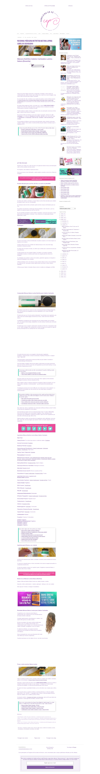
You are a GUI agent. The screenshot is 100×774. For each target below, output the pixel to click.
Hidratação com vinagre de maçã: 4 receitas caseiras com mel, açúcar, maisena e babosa (74, 98)
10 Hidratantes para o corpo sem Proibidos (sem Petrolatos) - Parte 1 (74, 118)
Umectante (28, 506)
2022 (62, 215)
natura (41, 727)
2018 (62, 273)
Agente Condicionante (37, 448)
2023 (62, 213)
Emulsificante (25, 449)
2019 (62, 271)
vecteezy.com (50, 748)
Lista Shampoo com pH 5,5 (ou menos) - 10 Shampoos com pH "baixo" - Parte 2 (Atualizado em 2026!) (73, 77)
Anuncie (70, 5)
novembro (64, 223)
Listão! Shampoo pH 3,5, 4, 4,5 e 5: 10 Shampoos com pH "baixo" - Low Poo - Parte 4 (74, 137)
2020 (62, 219)
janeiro (63, 268)
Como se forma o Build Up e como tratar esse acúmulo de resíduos (33, 374)
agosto (63, 255)
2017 (62, 274)
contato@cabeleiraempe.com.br (25, 749)
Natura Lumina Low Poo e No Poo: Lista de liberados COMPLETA (34, 132)
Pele (51, 33)
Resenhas (22, 33)
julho (63, 257)
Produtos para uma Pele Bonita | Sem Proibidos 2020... (70, 242)
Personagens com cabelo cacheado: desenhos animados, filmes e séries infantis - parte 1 (73, 109)
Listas (39, 33)
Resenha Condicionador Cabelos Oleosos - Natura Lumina (32, 129)
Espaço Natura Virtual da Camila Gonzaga (38, 680)
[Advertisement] (36, 81)
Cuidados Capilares (45, 33)
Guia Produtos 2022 (65, 189)
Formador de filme (32, 462)
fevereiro (64, 267)
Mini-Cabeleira (62, 33)
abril (63, 263)
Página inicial (37, 738)
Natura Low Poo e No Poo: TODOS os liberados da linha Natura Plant (34, 134)
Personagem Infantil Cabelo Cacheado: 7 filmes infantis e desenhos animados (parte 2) (73, 87)
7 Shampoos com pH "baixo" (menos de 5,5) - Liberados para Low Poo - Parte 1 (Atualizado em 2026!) (74, 57)
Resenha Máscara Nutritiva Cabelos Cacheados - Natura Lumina (33, 131)
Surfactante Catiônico (36, 458)
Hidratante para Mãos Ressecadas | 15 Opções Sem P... (70, 251)
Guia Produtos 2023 (65, 187)
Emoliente (47, 440)
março (63, 265)
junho (63, 259)
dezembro (64, 221)
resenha (53, 727)
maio (63, 261)
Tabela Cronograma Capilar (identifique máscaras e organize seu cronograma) (69, 181)
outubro (64, 224)
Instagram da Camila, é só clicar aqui (35, 697)
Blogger (74, 747)
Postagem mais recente (23, 738)
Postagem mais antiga (51, 738)
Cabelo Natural (55, 33)
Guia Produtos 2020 (65, 192)
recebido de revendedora (47, 727)
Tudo (18, 33)
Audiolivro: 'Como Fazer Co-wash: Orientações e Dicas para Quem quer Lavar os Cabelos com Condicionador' (71, 196)
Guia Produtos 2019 (65, 194)
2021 (62, 217)
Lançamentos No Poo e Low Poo (31, 33)
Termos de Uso (29, 5)
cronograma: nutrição (26, 727)
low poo (32, 727)
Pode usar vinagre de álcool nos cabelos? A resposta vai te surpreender (73, 67)
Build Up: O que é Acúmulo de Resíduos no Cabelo (31, 372)
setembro (64, 254)
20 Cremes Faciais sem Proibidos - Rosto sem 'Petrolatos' (74, 147)
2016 (62, 276)
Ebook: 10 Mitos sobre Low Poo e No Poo (28, 540)
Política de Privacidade (50, 5)
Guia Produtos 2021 (65, 190)
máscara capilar (36, 727)
